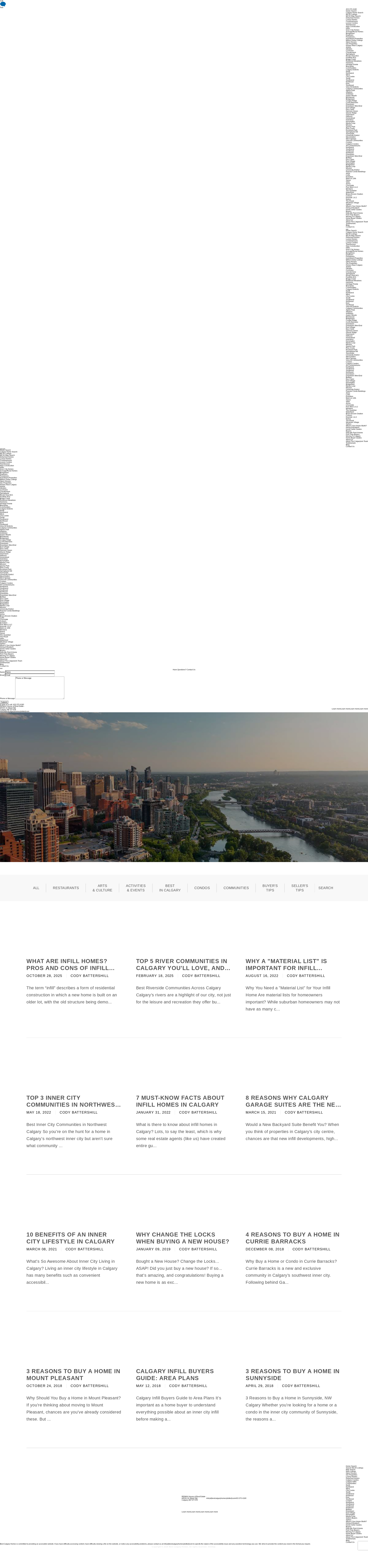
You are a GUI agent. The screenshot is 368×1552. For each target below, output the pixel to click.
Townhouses (351, 25)
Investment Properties (354, 39)
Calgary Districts (352, 70)
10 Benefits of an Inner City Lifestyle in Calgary (70, 1238)
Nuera (348, 199)
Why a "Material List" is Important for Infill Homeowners (286, 964)
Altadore (349, 92)
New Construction (353, 26)
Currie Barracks (352, 103)
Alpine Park (350, 90)
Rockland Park (351, 130)
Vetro (348, 182)
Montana (349, 189)
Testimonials (351, 223)
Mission (349, 125)
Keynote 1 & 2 (351, 198)
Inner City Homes (352, 30)
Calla (348, 175)
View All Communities (354, 141)
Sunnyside (350, 134)
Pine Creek (350, 128)
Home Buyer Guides (354, 218)
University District (352, 135)
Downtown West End (354, 106)
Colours (349, 196)
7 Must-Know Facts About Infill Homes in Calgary (180, 1101)
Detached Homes (353, 18)
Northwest (350, 73)
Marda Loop (350, 123)
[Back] (4, 448)
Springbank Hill (352, 132)
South (348, 78)
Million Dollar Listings (354, 40)
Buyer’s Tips (270, 888)
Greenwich (350, 115)
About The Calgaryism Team (357, 222)
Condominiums (352, 21)
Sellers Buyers (351, 1518)
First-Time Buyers (353, 215)
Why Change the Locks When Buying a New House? (182, 1238)
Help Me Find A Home (354, 213)
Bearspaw (350, 66)
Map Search (350, 1470)
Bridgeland (350, 99)
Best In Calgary (170, 888)
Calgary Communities (354, 89)
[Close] (1, 448)
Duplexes (349, 35)
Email (2, 675)
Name (2, 672)
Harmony (349, 63)
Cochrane (350, 51)
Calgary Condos (352, 144)
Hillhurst (349, 116)
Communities (351, 68)
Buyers (348, 211)
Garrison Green (352, 111)
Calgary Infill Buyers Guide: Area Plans (175, 1374)
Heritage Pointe (352, 64)
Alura (348, 173)
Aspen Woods (351, 96)
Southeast (350, 85)
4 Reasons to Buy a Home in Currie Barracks (293, 1238)
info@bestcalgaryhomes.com (175, 1544)
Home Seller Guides (354, 210)
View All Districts (352, 87)
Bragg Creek (351, 59)
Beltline (349, 158)
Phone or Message (7, 698)
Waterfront (350, 192)
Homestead (350, 118)
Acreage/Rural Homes (354, 32)
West (348, 75)
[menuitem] (357, 28)
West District (350, 137)
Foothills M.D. (351, 58)
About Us (349, 220)
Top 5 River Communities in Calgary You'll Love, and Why (181, 964)
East (347, 84)
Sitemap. (212, 1547)
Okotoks (349, 49)
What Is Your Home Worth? (356, 206)
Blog (347, 225)
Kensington (350, 122)
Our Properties (351, 44)
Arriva (348, 184)
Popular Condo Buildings (356, 172)
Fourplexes (350, 37)
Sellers (348, 204)
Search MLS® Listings (354, 1468)
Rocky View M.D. (352, 56)
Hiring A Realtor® (352, 208)
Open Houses (351, 42)
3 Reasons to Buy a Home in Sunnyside (293, 1374)
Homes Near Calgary (354, 45)
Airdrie (348, 47)
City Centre (350, 77)
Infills (348, 28)
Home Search (351, 11)
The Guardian (351, 191)
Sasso (348, 180)
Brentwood (350, 97)
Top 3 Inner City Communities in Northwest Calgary (72, 1101)
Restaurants (66, 888)
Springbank (350, 54)
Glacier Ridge (351, 113)
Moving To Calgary (353, 217)
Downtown (350, 104)
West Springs (351, 139)
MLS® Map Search (353, 16)
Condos (349, 142)
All (36, 888)
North (348, 71)
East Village (350, 108)
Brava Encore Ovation (354, 194)
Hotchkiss (349, 120)
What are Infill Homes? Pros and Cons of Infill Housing (67, 964)
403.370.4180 (18, 705)
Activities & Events (136, 888)
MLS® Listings (351, 14)
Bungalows (350, 33)
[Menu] (347, 229)
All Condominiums (353, 146)
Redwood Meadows (354, 61)
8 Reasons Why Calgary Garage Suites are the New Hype (293, 1101)
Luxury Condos (352, 23)
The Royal (350, 201)
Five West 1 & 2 (352, 187)
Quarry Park (350, 127)
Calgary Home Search (354, 13)
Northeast (349, 82)
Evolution (349, 177)
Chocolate (350, 185)
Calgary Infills (351, 1482)
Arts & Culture (102, 888)
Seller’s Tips (299, 888)
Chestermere (351, 52)
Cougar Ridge (351, 101)
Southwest (350, 80)
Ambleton (349, 94)
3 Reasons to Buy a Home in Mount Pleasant (73, 1374)
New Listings (351, 1471)
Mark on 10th (351, 179)
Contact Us (350, 227)
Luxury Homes (351, 20)
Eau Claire (350, 109)
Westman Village (352, 203)
